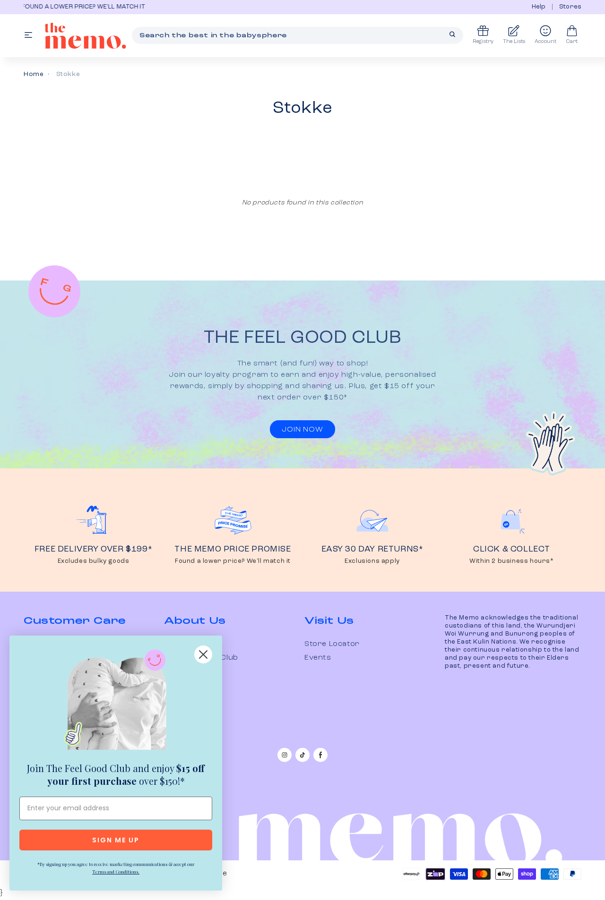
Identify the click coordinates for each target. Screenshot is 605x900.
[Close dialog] (203, 654)
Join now (302, 429)
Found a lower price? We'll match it (233, 561)
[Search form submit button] (452, 34)
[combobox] (297, 35)
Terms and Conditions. (115, 871)
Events (317, 658)
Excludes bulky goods (94, 561)
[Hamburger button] (28, 35)
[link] (116, 701)
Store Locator (332, 644)
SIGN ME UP (115, 840)
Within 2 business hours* (511, 561)
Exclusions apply (372, 561)
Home (33, 74)
